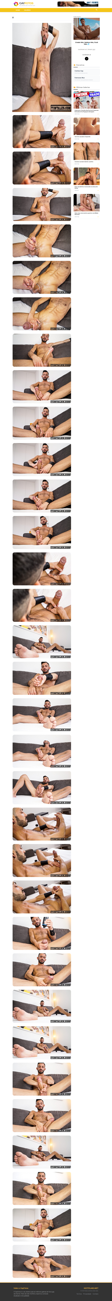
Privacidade (87, 1294)
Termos (79, 1294)
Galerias (27, 10)
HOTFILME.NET (91, 1288)
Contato (95, 1294)
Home (18, 10)
